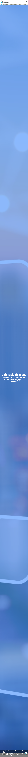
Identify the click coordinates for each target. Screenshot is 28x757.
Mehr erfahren (13, 755)
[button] (26, 2)
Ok (25, 753)
